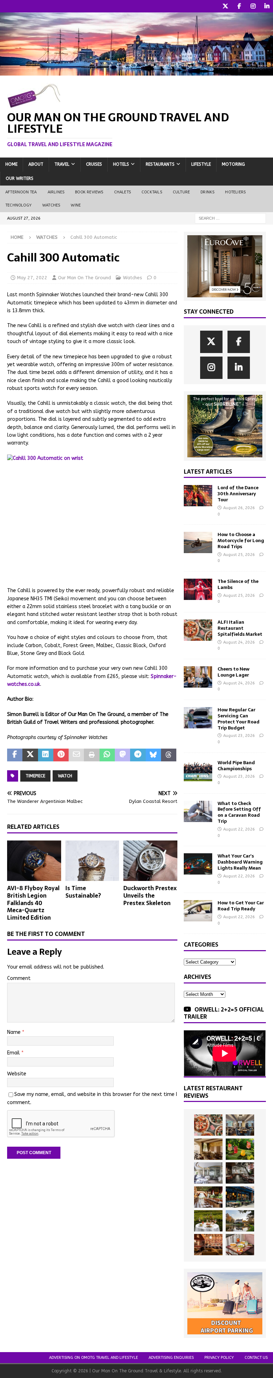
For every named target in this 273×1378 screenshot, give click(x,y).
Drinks (207, 192)
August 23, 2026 (239, 735)
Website (16, 1074)
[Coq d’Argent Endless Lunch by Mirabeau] (208, 1220)
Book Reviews (89, 192)
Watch (65, 775)
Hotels (121, 164)
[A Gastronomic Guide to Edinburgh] (240, 1220)
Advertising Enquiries (171, 1357)
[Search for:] (230, 218)
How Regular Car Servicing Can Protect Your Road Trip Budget (238, 719)
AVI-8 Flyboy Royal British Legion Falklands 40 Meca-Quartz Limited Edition (33, 902)
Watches (51, 205)
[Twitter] (225, 6)
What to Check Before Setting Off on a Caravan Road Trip (239, 812)
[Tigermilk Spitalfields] (208, 1197)
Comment (19, 978)
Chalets (122, 192)
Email (14, 1053)
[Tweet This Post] (30, 755)
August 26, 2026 (239, 508)
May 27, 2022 (32, 277)
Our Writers (19, 178)
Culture (181, 192)
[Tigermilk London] (208, 1244)
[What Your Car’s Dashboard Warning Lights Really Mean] (198, 864)
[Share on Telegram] (137, 755)
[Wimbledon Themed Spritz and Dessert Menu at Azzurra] (240, 1149)
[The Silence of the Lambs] (198, 589)
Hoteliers (235, 192)
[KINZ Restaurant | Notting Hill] (208, 1149)
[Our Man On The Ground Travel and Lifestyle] (136, 71)
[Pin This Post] (61, 755)
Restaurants (160, 164)
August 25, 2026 (239, 554)
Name (14, 1032)
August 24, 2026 (239, 642)
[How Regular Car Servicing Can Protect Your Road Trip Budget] (198, 717)
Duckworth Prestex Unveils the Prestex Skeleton (150, 895)
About (35, 164)
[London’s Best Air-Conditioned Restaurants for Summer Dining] (208, 1173)
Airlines (56, 192)
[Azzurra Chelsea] (240, 1197)
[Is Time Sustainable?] (92, 860)
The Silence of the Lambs (238, 584)
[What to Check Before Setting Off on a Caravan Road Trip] (198, 811)
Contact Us (256, 1357)
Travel (61, 164)
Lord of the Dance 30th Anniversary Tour (238, 493)
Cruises (94, 164)
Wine (76, 205)
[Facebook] (239, 6)
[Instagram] (253, 6)
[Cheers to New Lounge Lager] (198, 677)
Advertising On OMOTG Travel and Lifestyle (93, 1357)
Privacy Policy (219, 1357)
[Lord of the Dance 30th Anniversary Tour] (198, 495)
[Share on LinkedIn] (45, 755)
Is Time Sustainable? (83, 891)
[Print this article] (91, 755)
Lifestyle (201, 164)
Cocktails (151, 192)
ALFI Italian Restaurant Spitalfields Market (240, 628)
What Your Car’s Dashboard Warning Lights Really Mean (240, 862)
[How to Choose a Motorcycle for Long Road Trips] (198, 542)
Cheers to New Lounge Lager (234, 672)
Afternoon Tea (21, 192)
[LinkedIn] (267, 6)
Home (11, 164)
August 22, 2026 (239, 829)
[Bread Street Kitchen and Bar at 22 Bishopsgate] (240, 1173)
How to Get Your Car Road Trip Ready (241, 906)
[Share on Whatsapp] (107, 755)
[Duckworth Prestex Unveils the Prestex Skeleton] (150, 860)
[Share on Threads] (168, 755)
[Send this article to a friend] (76, 755)
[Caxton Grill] (240, 1125)
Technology (18, 205)
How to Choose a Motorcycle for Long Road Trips (241, 540)
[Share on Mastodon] (122, 755)
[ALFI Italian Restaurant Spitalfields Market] (198, 630)
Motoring (233, 164)
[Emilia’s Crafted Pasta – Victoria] (240, 1244)
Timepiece (35, 775)
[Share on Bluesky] (153, 755)
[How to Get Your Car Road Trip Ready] (198, 910)
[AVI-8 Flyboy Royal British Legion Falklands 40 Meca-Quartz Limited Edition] (34, 860)
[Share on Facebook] (14, 755)
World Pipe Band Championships (236, 765)
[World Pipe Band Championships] (198, 770)
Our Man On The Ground (84, 277)
